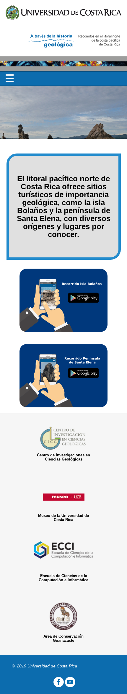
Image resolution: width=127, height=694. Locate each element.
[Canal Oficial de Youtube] (70, 685)
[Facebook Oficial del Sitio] (58, 685)
